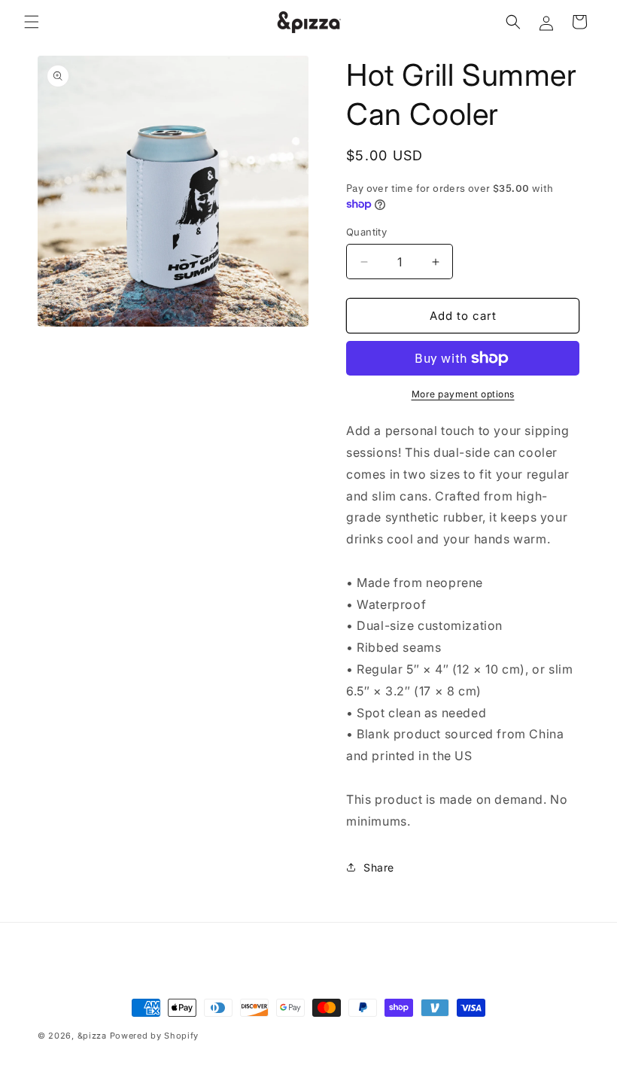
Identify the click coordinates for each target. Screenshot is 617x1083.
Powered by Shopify (154, 1035)
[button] (31, 21)
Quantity (366, 232)
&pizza (92, 1035)
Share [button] (378, 867)
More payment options (463, 394)
